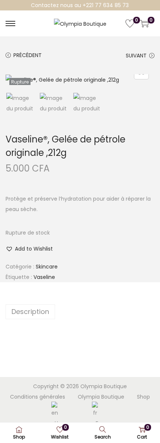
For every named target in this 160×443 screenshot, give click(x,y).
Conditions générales (37, 396)
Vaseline (44, 277)
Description (30, 311)
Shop (143, 396)
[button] (29, 249)
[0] (129, 23)
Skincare (47, 266)
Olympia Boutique (101, 396)
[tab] (80, 311)
